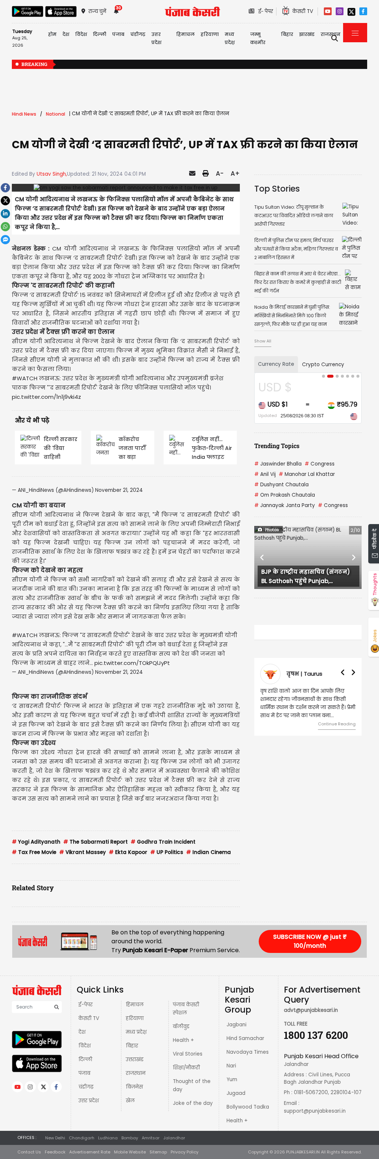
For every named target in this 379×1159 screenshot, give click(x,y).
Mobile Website (130, 1152)
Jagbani (236, 1024)
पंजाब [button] (118, 34)
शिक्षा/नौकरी (186, 1067)
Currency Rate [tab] (276, 364)
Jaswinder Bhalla (278, 463)
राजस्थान (135, 1073)
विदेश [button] (81, 34)
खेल (130, 1100)
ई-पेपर (85, 1004)
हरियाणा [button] (210, 34)
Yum (232, 1079)
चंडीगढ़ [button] (137, 34)
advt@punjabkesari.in (311, 1010)
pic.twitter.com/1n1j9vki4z (46, 397)
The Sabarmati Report (95, 841)
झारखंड (307, 34)
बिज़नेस (134, 1086)
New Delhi (55, 1138)
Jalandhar (174, 1138)
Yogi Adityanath (36, 841)
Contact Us (29, 1152)
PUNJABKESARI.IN (303, 1152)
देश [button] (66, 34)
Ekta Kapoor (128, 852)
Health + (183, 1040)
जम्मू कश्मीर (257, 38)
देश (81, 1032)
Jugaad (236, 1093)
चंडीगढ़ (85, 1086)
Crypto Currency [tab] (323, 364)
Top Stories (277, 189)
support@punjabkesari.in (315, 1111)
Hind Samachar (245, 1038)
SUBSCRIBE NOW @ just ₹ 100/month (310, 941)
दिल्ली (99, 34)
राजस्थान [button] (331, 34)
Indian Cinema (208, 852)
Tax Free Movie (34, 852)
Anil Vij (265, 474)
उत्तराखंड (135, 1059)
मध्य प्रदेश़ (230, 38)
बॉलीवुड (181, 1026)
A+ (235, 173)
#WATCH (24, 378)
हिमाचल (135, 1004)
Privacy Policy (184, 1152)
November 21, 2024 (119, 490)
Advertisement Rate (89, 1152)
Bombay (129, 1138)
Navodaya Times (248, 1052)
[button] (262, 557)
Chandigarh (81, 1138)
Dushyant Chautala (281, 484)
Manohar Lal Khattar (307, 474)
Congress (320, 463)
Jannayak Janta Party (284, 505)
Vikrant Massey (82, 852)
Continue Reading (337, 724)
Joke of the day (193, 1103)
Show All (262, 341)
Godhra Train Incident (163, 841)
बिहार (287, 34)
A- (220, 173)
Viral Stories (187, 1053)
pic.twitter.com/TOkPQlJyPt (132, 663)
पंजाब (84, 1073)
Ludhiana (108, 1138)
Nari (231, 1065)
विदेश (84, 1045)
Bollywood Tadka (248, 1106)
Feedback (55, 1152)
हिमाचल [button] (185, 34)
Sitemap (158, 1152)
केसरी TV (88, 1018)
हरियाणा (135, 1018)
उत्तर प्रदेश (156, 38)
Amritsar (151, 1138)
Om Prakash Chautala (284, 495)
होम (52, 34)
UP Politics (166, 852)
